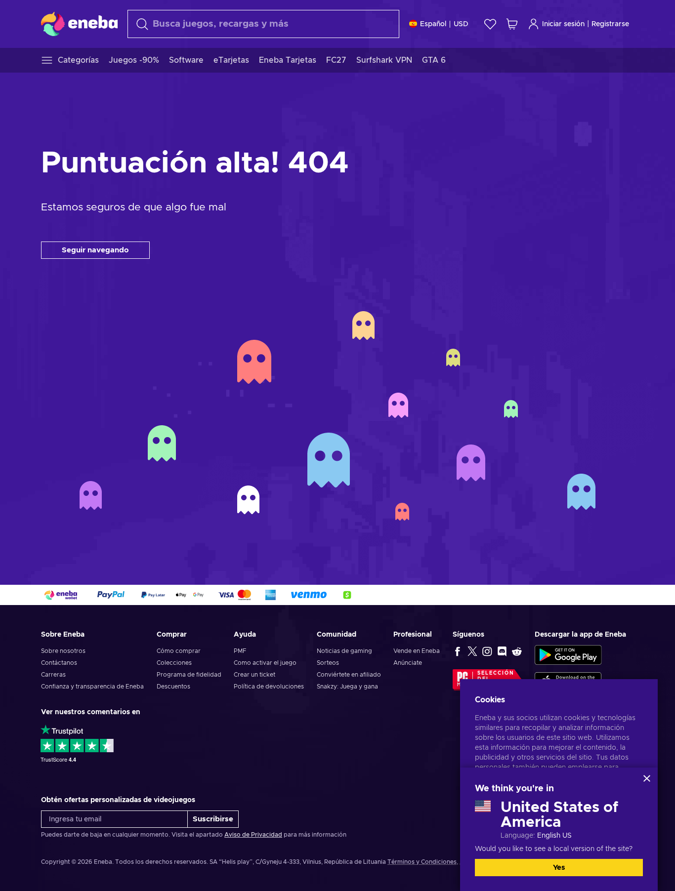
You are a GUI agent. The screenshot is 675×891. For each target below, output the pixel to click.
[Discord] (502, 651)
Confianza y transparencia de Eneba (92, 686)
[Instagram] (487, 651)
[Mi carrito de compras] (512, 24)
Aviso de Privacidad (253, 835)
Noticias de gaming (344, 651)
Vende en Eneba (416, 651)
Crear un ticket (254, 675)
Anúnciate (407, 663)
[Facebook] (458, 651)
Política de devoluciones (269, 686)
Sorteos (328, 663)
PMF (240, 651)
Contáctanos (59, 663)
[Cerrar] (647, 778)
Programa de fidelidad (189, 675)
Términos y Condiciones (422, 862)
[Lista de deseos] (490, 24)
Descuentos (173, 686)
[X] (472, 651)
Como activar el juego (265, 663)
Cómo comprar (179, 651)
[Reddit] (517, 651)
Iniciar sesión (563, 24)
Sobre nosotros (63, 651)
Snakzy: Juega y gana (347, 686)
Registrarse (610, 24)
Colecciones (174, 663)
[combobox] (263, 24)
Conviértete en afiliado (349, 675)
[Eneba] (79, 24)
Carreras (53, 675)
